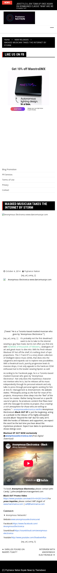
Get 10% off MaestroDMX (28, 69)
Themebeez (40, 570)
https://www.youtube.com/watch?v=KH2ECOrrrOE (25, 498)
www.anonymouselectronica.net (25, 519)
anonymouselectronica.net (18, 435)
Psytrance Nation (32, 271)
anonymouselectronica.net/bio (28, 409)
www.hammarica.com (13, 504)
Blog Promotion (9, 169)
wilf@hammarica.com (35, 504)
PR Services (7, 174)
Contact (5, 190)
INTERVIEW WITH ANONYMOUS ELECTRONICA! (47, 552)
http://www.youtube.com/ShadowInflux (28, 537)
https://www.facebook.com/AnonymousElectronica (20, 525)
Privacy (5, 185)
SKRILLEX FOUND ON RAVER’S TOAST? (13, 550)
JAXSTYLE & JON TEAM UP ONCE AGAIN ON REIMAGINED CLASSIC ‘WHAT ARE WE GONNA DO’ (34, 5)
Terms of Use (8, 179)
